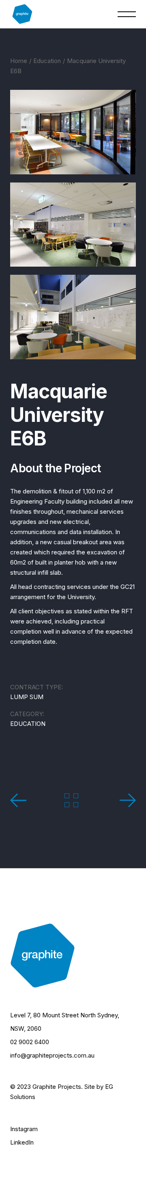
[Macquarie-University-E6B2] (73, 224)
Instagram (24, 1129)
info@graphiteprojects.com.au (52, 1055)
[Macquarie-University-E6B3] (73, 317)
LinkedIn (22, 1142)
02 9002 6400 (29, 1042)
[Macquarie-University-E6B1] (73, 132)
